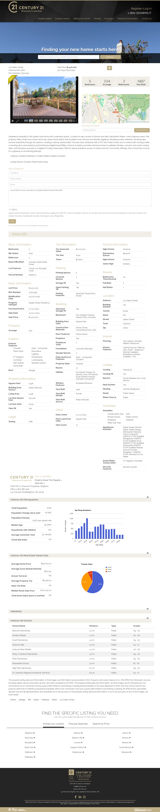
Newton (125, 742)
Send (12, 221)
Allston (125, 733)
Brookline (29, 742)
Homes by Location (53, 723)
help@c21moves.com (80, 786)
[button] (110, 57)
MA (29, 700)
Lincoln (77, 742)
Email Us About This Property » (48, 480)
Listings (22, 700)
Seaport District (77, 747)
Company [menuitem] (108, 18)
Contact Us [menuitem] (146, 18)
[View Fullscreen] (85, 106)
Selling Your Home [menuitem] (81, 18)
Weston (77, 733)
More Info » (40, 483)
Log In (147, 8)
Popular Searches (78, 723)
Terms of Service (42, 225)
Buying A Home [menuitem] (62, 18)
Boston (125, 738)
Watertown (77, 752)
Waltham (29, 752)
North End (28, 747)
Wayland (125, 752)
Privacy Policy (59, 216)
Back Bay (29, 738)
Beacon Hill (77, 738)
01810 (54, 700)
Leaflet (127, 122)
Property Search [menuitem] (45, 18)
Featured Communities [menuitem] (127, 18)
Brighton (29, 733)
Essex (36, 700)
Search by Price (101, 723)
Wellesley (29, 757)
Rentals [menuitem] (97, 18)
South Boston (125, 747)
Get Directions (142, 130)
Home (13, 700)
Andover (45, 700)
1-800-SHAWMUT (139, 13)
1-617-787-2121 (22, 489)
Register (136, 8)
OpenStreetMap (136, 122)
